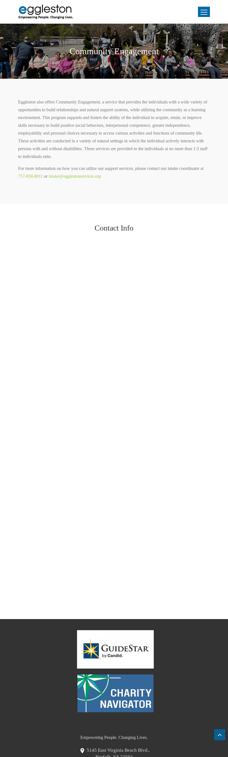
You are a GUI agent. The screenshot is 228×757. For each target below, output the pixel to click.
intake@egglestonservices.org (75, 176)
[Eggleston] (46, 11)
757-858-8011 (30, 176)
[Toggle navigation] (204, 12)
